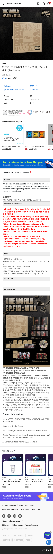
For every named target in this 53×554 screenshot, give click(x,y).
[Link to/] (43, 3)
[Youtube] (20, 516)
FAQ (26, 505)
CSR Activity (24, 509)
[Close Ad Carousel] (51, 532)
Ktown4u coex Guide (9, 505)
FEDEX (28, 540)
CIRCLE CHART (19, 535)
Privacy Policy (36, 509)
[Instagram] (14, 516)
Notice (21, 505)
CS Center (5, 525)
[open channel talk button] (48, 542)
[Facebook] (3, 516)
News (32, 505)
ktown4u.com (22, 529)
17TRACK (6, 540)
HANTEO (6, 535)
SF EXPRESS (18, 540)
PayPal (30, 535)
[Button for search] (38, 3)
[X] (9, 516)
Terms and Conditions (10, 509)
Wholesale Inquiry (32, 525)
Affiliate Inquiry (17, 525)
